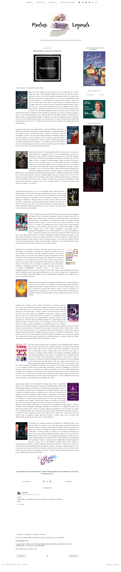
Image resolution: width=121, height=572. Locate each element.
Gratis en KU (41, 2)
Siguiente (21, 555)
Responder (20, 504)
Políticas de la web (67, 2)
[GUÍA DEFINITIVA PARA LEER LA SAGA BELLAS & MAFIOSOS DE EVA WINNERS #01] (93, 191)
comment (68, 481)
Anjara (25, 493)
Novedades (27, 481)
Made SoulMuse (113, 564)
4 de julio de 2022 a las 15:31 (31, 494)
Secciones (52, 2)
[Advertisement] (94, 221)
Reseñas (29, 2)
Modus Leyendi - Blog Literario (16, 564)
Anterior (74, 555)
